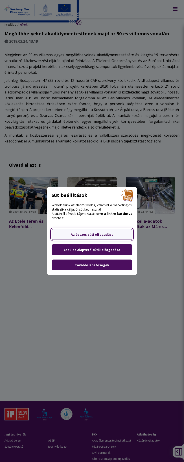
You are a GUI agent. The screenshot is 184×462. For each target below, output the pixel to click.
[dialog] (92, 231)
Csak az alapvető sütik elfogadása (92, 250)
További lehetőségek (92, 265)
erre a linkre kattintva (114, 213)
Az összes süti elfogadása (92, 234)
